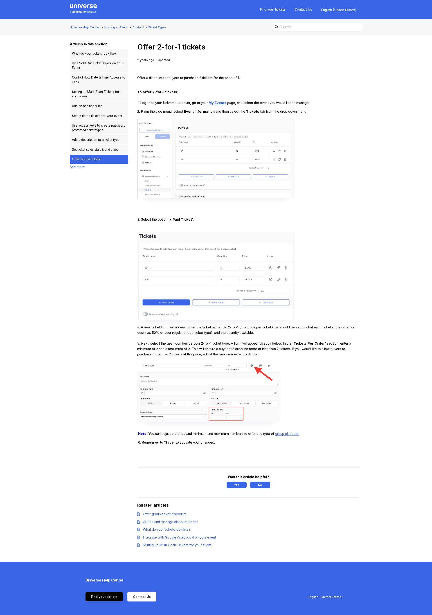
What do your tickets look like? (94, 53)
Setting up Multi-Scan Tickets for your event (95, 94)
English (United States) (339, 10)
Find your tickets (273, 9)
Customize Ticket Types (149, 27)
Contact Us (303, 9)
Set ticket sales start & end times (95, 149)
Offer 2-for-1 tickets (86, 159)
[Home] (83, 9)
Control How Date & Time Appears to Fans (98, 80)
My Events (217, 103)
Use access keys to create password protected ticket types (98, 128)
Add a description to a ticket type (95, 139)
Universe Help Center (84, 27)
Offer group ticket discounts (165, 514)
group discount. (287, 433)
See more (77, 167)
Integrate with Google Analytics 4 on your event (179, 537)
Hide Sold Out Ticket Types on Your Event (98, 65)
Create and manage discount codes (170, 522)
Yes (236, 485)
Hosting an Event (116, 27)
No (260, 485)
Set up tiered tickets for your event (97, 116)
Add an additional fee (87, 106)
